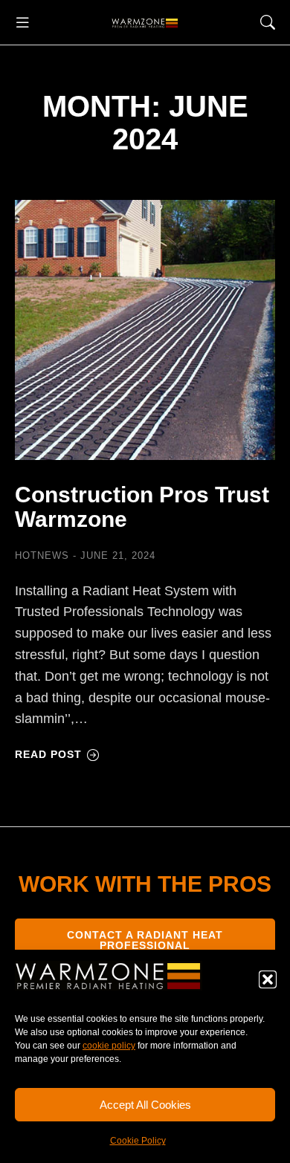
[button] (267, 979)
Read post (48, 754)
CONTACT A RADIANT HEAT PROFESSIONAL (145, 940)
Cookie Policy (138, 1141)
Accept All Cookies (145, 1104)
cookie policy (109, 1045)
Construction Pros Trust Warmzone (142, 506)
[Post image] (145, 330)
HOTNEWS (42, 555)
